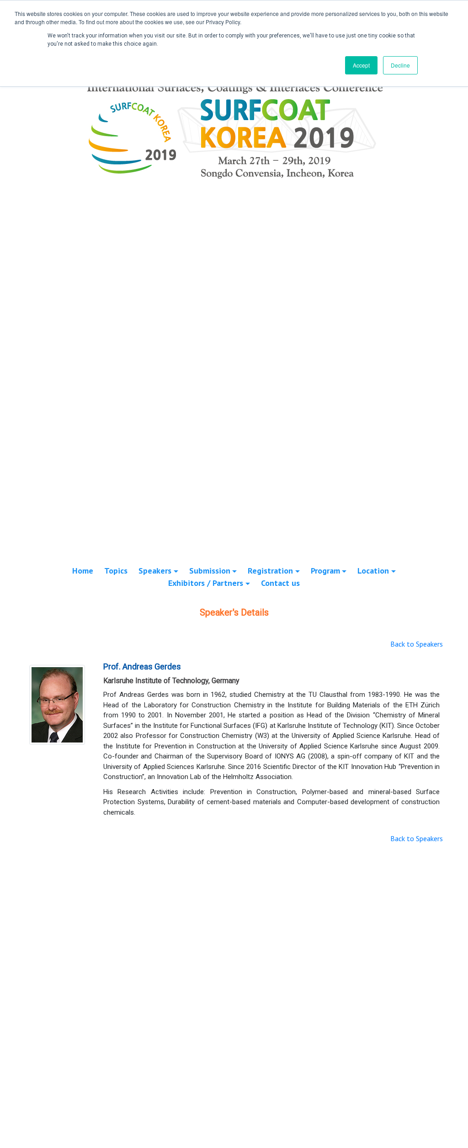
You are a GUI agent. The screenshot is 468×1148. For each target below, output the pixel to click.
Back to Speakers (416, 643)
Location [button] (373, 570)
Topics (116, 570)
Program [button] (325, 570)
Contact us (280, 583)
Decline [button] (400, 65)
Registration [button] (270, 570)
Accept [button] (361, 65)
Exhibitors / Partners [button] (205, 583)
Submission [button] (209, 570)
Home (82, 570)
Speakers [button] (154, 570)
